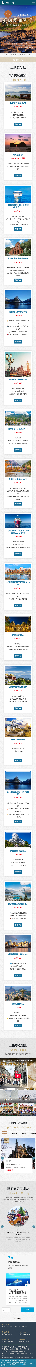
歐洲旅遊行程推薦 (27, 1357)
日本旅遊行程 (18, 1357)
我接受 (31, 1363)
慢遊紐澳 (4, 1134)
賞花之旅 (14, 1134)
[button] (2, 31)
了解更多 (28, 1310)
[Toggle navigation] (33, 2)
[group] (18, 1156)
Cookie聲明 (20, 1364)
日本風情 (23, 1134)
